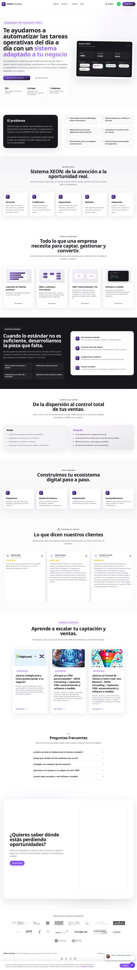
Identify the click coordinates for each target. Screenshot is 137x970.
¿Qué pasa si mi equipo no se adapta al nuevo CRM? (56, 770)
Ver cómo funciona (41, 78)
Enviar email (17, 863)
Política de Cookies (86, 966)
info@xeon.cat (102, 953)
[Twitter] (66, 959)
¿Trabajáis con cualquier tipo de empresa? (52, 764)
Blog (82, 4)
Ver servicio (18, 303)
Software (75, 4)
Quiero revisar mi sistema (15, 78)
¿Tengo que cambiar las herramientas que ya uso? (55, 758)
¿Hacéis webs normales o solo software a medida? (55, 776)
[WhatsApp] (119, 4)
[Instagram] (75, 959)
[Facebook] (71, 959)
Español (110, 4)
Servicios (64, 4)
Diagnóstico (129, 4)
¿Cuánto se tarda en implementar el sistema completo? (58, 752)
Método (56, 4)
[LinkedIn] (62, 959)
